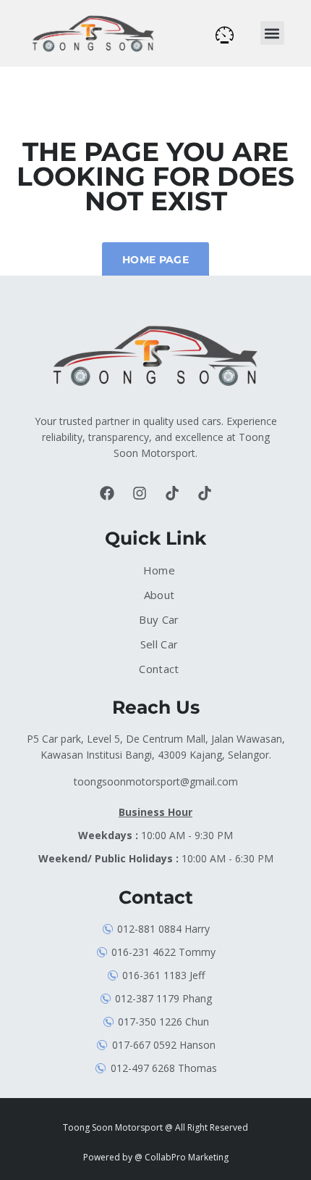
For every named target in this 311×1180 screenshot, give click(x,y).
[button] (272, 33)
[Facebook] (107, 493)
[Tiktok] (172, 493)
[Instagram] (139, 493)
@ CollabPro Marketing (182, 1157)
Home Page (155, 259)
